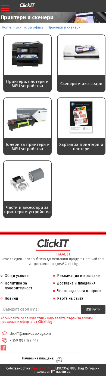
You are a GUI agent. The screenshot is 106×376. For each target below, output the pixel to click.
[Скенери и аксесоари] (81, 70)
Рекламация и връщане (78, 275)
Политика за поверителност (18, 285)
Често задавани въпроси (79, 291)
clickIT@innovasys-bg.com (30, 333)
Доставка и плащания (76, 283)
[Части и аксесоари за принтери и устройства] (27, 196)
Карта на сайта (70, 298)
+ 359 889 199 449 (24, 340)
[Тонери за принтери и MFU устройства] (27, 133)
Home (6, 27)
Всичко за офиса (29, 27)
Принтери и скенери (64, 27)
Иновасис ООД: (43, 368)
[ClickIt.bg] (27, 7)
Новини (11, 298)
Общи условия (17, 275)
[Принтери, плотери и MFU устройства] (27, 70)
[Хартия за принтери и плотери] (81, 133)
